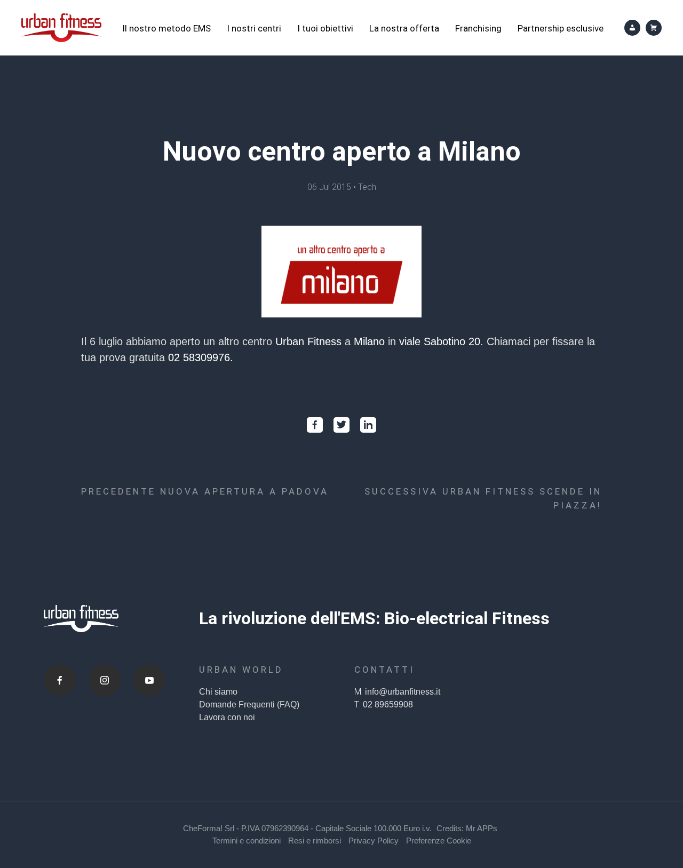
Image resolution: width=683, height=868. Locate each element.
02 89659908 (388, 704)
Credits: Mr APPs (466, 828)
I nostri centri (254, 28)
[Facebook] (60, 680)
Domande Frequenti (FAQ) (249, 704)
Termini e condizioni (246, 840)
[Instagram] (105, 680)
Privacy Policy (373, 840)
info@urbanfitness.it (402, 691)
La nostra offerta (404, 28)
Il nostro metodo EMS (166, 28)
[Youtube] (149, 680)
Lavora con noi (227, 717)
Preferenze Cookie (438, 840)
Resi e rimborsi (314, 840)
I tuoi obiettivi (325, 28)
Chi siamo (218, 691)
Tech (367, 187)
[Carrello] (654, 28)
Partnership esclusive (560, 28)
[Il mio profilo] (632, 28)
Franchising (478, 28)
